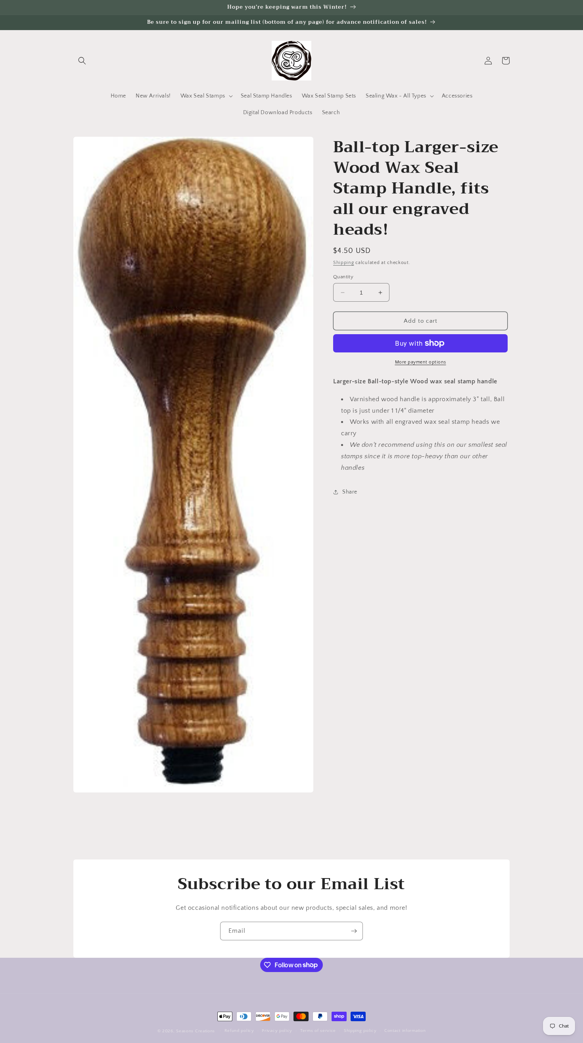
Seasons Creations (195, 1031)
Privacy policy (277, 1030)
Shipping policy (360, 1030)
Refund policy (239, 1030)
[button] (82, 60)
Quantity (343, 276)
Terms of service (318, 1030)
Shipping (343, 262)
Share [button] (349, 492)
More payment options (420, 362)
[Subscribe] (353, 931)
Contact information (405, 1030)
